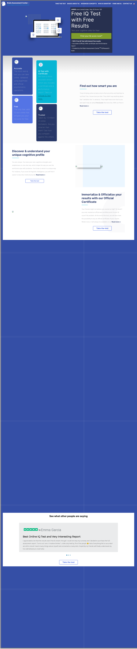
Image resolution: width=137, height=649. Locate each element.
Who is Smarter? (104, 3)
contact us (127, 3)
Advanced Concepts (89, 3)
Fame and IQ (117, 3)
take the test (60, 3)
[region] (68, 537)
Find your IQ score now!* (91, 36)
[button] (66, 555)
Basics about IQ (73, 3)
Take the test (102, 112)
